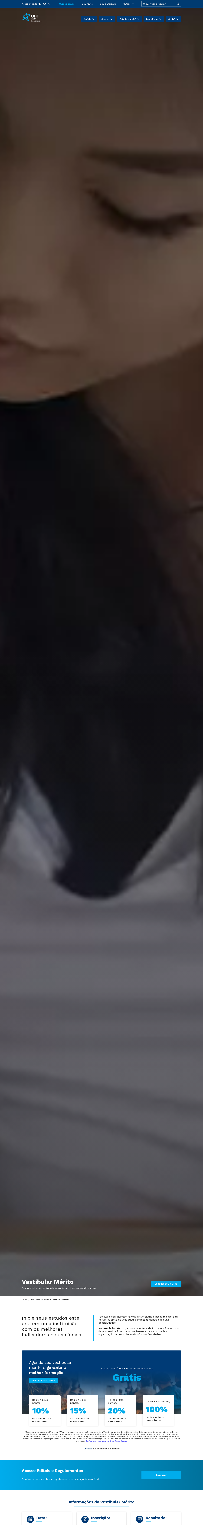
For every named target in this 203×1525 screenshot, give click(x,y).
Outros (127, 4)
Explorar (161, 1475)
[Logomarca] (40, 17)
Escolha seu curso (166, 1283)
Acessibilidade (29, 4)
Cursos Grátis (67, 4)
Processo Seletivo (40, 1300)
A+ (44, 3)
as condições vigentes (101, 1448)
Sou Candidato (108, 4)
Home (24, 1300)
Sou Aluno (87, 4)
